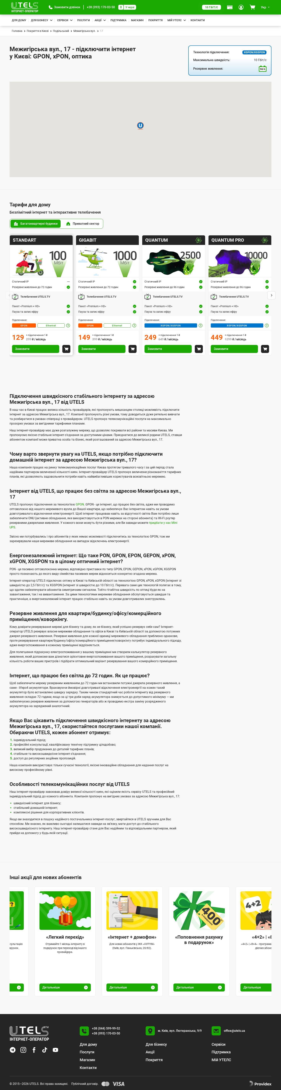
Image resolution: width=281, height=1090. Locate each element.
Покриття (155, 20)
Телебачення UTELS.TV (35, 296)
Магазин (137, 20)
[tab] (36, 224)
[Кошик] (252, 7)
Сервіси (62, 20)
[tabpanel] (140, 295)
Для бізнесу (39, 20)
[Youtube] (55, 1050)
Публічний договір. (84, 1084)
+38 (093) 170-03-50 (101, 7)
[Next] (271, 295)
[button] (64, 7)
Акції (98, 20)
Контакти (198, 20)
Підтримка (118, 20)
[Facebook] (34, 1050)
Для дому (19, 20)
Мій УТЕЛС (174, 20)
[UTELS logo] (29, 1033)
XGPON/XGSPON (171, 325)
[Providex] (260, 1084)
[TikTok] (45, 1050)
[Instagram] (23, 1050)
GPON (24, 325)
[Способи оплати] (230, 7)
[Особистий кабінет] (241, 7)
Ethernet (51, 325)
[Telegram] (13, 1050)
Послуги (83, 20)
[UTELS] (25, 7)
